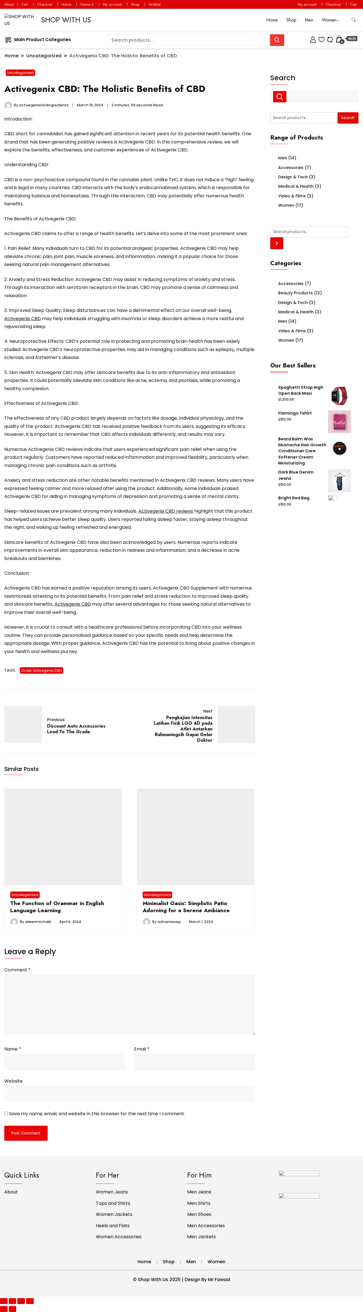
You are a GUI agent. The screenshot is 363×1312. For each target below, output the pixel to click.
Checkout (44, 4)
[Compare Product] (330, 38)
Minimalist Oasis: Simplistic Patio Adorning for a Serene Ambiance (186, 906)
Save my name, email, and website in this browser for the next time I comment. (97, 1113)
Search (283, 78)
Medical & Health (296, 186)
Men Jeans (199, 1192)
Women (329, 20)
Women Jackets (114, 1214)
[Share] (12, 1301)
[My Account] (313, 38)
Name (12, 1049)
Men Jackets (201, 1236)
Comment (17, 970)
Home (66, 4)
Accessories (290, 167)
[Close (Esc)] (4, 1301)
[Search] (277, 243)
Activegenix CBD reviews (165, 511)
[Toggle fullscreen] (21, 1301)
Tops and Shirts (113, 1203)
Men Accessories (206, 1225)
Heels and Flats (113, 1225)
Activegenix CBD (22, 318)
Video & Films (292, 196)
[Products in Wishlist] (321, 38)
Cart (24, 4)
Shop (135, 4)
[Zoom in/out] (30, 1301)
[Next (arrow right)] (12, 1309)
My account (112, 4)
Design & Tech (293, 177)
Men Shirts (198, 1203)
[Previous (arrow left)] (4, 1309)
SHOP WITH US (66, 19)
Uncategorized (20, 72)
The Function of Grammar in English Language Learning (57, 906)
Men (309, 20)
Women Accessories (119, 1236)
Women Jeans (112, 1192)
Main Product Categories (42, 40)
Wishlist (155, 4)
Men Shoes (199, 1214)
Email (141, 1049)
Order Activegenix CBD (41, 670)
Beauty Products (295, 293)
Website (13, 1081)
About (9, 4)
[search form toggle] (354, 20)
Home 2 (87, 4)
